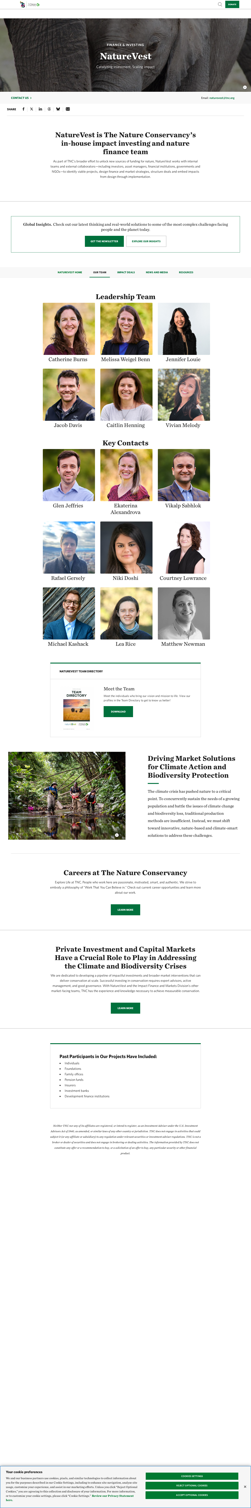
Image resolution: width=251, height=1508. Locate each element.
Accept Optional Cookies (192, 1495)
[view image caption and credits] (245, 86)
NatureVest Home (70, 272)
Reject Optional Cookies (191, 1485)
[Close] (245, 1487)
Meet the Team (119, 688)
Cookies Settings (192, 1476)
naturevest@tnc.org (221, 97)
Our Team (99, 272)
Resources (186, 272)
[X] (31, 109)
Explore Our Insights (146, 241)
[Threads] (49, 109)
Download (118, 711)
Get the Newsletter (104, 241)
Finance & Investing (125, 45)
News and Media (157, 272)
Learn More (125, 909)
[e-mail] (68, 109)
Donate (232, 4)
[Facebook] (23, 109)
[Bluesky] (58, 109)
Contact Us (20, 97)
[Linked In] (40, 109)
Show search (220, 4)
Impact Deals (126, 272)
